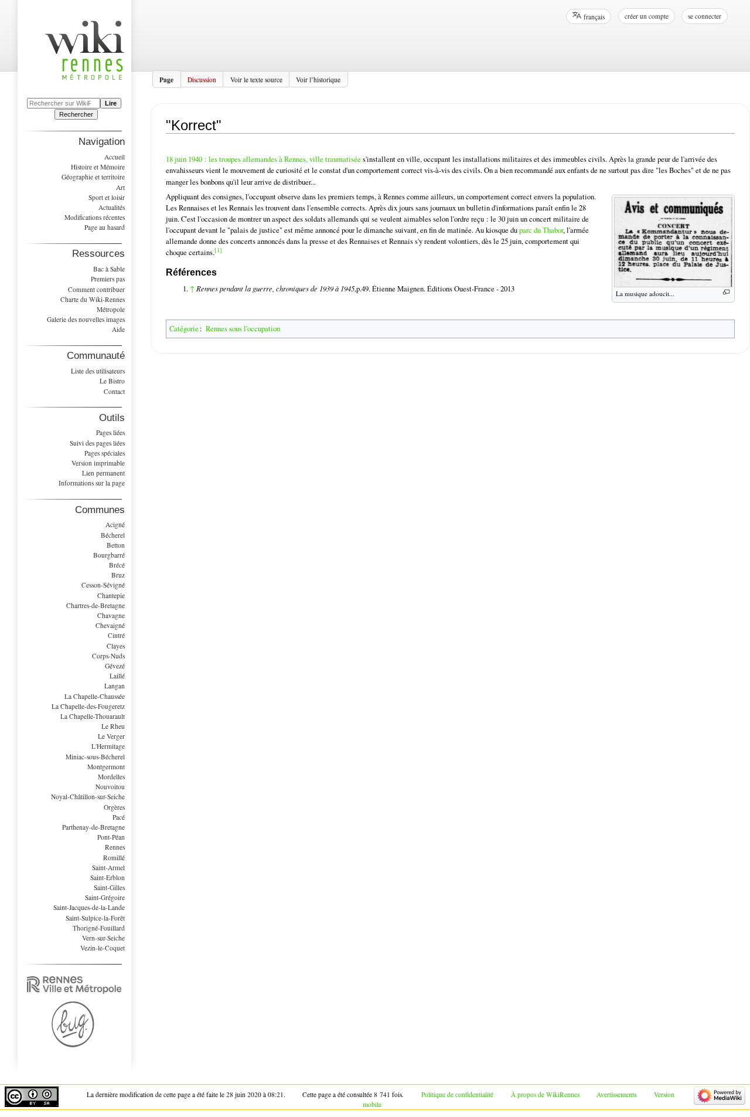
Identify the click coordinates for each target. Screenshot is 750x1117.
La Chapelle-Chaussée (94, 696)
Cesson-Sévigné (103, 584)
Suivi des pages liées (97, 443)
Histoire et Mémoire (98, 166)
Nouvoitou (110, 786)
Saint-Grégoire (105, 897)
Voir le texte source (256, 78)
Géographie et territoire (93, 176)
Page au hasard (104, 227)
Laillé (117, 675)
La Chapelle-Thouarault (92, 716)
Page (166, 79)
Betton (116, 545)
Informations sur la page (92, 482)
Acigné (115, 524)
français (594, 16)
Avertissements (616, 1094)
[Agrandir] (726, 292)
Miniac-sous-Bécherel (95, 756)
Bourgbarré (109, 555)
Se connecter (704, 16)
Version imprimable (98, 463)
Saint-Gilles (109, 887)
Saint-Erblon (107, 877)
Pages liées (110, 432)
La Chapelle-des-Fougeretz (88, 706)
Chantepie (111, 595)
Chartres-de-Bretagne (95, 605)
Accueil (114, 156)
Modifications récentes (94, 217)
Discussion (202, 78)
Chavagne (111, 615)
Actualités (111, 207)
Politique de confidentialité (457, 1094)
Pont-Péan (111, 837)
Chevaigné (110, 625)
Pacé (118, 817)
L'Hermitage (108, 746)
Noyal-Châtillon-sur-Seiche (88, 796)
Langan (114, 685)
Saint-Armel (108, 867)
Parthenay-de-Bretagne (93, 827)
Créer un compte (647, 16)
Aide (118, 329)
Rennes (115, 847)
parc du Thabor (541, 230)
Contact (114, 391)
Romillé (114, 857)
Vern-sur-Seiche (103, 937)
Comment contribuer (96, 289)
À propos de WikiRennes (545, 1094)
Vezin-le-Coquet (102, 947)
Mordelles (111, 776)
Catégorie (184, 329)
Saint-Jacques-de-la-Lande (89, 907)
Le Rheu (113, 726)
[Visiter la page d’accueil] (90, 57)
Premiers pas (108, 278)
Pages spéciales (104, 453)
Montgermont (106, 766)
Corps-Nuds (108, 655)
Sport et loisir (106, 197)
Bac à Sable (109, 268)
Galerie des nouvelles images (86, 319)
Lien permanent (103, 472)
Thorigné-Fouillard (99, 928)
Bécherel (113, 535)
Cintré (116, 635)
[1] (218, 250)
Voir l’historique (318, 78)
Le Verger (111, 736)
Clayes (116, 645)
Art (120, 187)
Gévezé (115, 665)
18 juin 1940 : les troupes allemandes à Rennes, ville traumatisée (263, 159)
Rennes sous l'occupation (243, 329)
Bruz (118, 575)
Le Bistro (112, 380)
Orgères (114, 807)
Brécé (117, 565)
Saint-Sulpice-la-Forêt (95, 918)
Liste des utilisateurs (98, 370)
